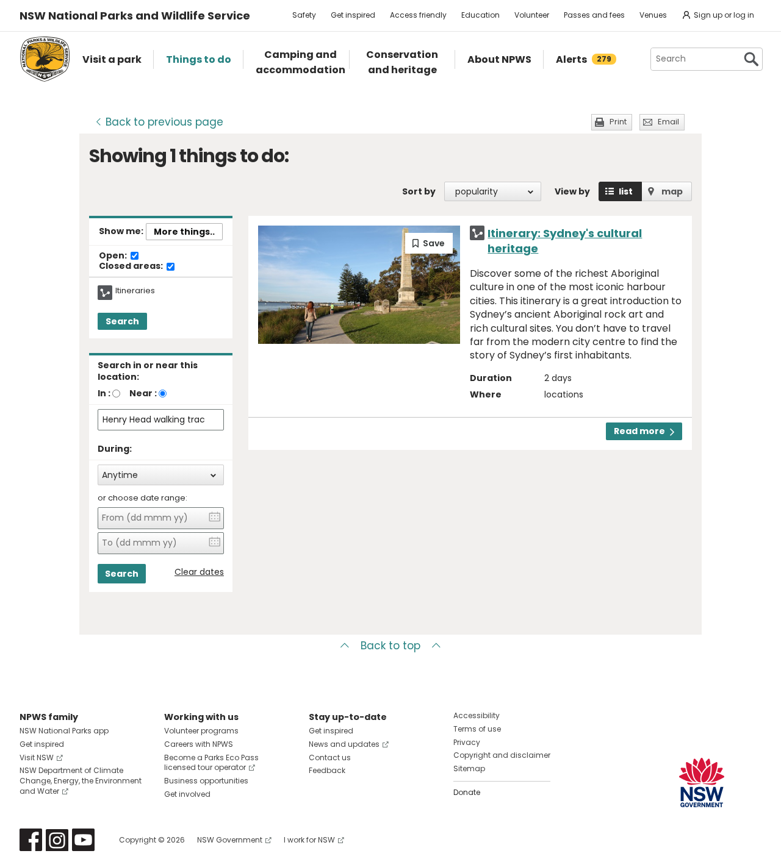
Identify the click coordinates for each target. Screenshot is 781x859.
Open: (114, 256)
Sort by (419, 191)
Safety (304, 15)
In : (104, 393)
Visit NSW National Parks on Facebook (31, 840)
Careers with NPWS (198, 744)
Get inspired (353, 15)
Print (618, 121)
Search (122, 321)
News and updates (344, 744)
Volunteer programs (201, 730)
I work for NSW (309, 840)
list (626, 191)
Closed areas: (132, 266)
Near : (143, 393)
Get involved (187, 794)
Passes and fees (594, 15)
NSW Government (229, 840)
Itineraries (135, 290)
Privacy (466, 742)
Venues (653, 15)
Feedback (327, 770)
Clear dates (199, 572)
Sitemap (469, 768)
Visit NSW (37, 757)
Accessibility (476, 715)
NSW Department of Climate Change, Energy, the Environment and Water (81, 780)
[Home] (45, 59)
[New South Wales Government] (701, 782)
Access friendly (418, 15)
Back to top (390, 645)
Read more (639, 431)
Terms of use (477, 729)
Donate (466, 792)
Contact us (330, 757)
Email (668, 121)
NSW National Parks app (64, 730)
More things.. (184, 232)
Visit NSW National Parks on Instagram (57, 840)
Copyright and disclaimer (501, 755)
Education (480, 15)
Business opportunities (206, 780)
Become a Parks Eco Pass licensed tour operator (211, 762)
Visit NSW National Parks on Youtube (83, 840)
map (672, 191)
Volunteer (531, 15)
